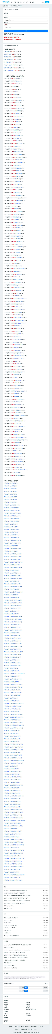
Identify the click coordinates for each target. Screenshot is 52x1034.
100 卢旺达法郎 (7, 57)
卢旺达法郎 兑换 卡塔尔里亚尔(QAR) (13, 600)
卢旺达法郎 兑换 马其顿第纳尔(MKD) (13, 815)
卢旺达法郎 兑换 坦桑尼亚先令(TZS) (12, 643)
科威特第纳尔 (19, 198)
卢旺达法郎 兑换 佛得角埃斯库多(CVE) (13, 749)
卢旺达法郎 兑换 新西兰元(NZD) (12, 529)
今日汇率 (6, 1020)
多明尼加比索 (18, 350)
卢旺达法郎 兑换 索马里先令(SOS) (12, 641)
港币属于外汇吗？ (7, 922)
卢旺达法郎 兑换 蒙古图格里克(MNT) (13, 622)
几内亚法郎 (16, 374)
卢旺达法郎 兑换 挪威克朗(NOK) (12, 632)
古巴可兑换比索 (15, 342)
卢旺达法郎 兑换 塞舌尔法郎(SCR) (12, 695)
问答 (30, 2)
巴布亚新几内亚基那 (19, 268)
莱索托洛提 (16, 271)
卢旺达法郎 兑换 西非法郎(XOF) (11, 872)
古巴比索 (17, 184)
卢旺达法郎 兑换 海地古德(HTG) (12, 787)
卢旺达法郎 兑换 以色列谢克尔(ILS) (12, 662)
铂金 (18, 2)
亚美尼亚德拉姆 (18, 312)
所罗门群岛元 (18, 287)
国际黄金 (6, 1004)
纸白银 (5, 1015)
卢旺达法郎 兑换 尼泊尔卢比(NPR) (12, 690)
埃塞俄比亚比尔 (18, 358)
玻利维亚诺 (18, 170)
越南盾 (15, 263)
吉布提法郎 (16, 347)
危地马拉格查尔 (19, 247)
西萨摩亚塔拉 (19, 459)
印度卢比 (17, 113)
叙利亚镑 (17, 296)
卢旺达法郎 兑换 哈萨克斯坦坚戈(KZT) (13, 592)
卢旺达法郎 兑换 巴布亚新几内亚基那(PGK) (14, 673)
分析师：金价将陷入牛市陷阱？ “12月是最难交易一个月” (16, 898)
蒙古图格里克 (17, 217)
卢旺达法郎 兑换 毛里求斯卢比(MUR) (13, 619)
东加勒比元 (18, 464)
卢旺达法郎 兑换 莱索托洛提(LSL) (12, 676)
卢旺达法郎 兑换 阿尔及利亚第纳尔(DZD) (14, 703)
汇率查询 (8, 6)
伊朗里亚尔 (17, 388)
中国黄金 (13, 977)
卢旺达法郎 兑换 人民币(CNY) (11, 483)
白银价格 (6, 1014)
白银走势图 (28, 1015)
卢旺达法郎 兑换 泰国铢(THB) (11, 524)
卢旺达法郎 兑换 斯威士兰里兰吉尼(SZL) (13, 839)
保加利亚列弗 (18, 162)
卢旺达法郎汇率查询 (17, 6)
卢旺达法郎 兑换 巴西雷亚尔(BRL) (12, 516)
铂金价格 (28, 1002)
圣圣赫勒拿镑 (19, 426)
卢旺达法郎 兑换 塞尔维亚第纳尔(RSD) (13, 826)
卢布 (16, 94)
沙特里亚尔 (18, 230)
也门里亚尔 (16, 472)
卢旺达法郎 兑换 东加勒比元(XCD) (12, 869)
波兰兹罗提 (18, 168)
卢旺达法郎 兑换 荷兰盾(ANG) (11, 594)
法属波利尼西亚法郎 (20, 470)
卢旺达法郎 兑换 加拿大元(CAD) (12, 510)
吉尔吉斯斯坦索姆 (19, 391)
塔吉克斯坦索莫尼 (20, 437)
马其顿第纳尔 (18, 410)
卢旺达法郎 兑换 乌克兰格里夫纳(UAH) (13, 853)
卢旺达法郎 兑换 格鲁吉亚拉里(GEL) (12, 771)
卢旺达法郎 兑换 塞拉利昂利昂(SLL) (12, 834)
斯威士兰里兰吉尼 (18, 434)
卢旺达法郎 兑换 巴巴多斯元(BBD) (12, 709)
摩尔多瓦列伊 (18, 404)
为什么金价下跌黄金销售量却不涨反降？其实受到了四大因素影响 (17, 895)
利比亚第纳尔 (19, 274)
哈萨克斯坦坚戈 (18, 187)
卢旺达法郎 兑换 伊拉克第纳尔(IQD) (12, 790)
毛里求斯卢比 (17, 214)
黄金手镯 (23, 977)
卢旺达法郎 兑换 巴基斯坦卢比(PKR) (12, 554)
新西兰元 (17, 124)
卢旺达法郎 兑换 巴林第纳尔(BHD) (12, 559)
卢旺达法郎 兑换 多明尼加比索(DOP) (13, 755)
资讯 (27, 2)
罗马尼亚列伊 (19, 211)
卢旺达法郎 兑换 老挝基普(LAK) (11, 611)
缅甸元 (15, 277)
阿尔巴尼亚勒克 (19, 309)
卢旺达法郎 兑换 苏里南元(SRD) (11, 836)
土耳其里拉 (18, 244)
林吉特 (17, 141)
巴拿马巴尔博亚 (20, 157)
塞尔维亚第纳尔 (19, 421)
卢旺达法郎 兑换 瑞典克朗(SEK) (11, 535)
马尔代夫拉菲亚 (18, 412)
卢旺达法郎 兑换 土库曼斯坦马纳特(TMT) (14, 845)
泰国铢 (16, 119)
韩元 (15, 92)
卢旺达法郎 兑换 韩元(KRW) (10, 496)
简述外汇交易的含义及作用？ (10, 927)
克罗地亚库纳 (19, 200)
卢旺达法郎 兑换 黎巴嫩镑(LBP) (11, 613)
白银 (21, 2)
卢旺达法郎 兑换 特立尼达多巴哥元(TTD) (14, 850)
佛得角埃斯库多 (19, 344)
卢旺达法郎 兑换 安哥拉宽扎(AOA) (12, 719)
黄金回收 (28, 1006)
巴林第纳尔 (19, 154)
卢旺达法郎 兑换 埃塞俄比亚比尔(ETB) (13, 763)
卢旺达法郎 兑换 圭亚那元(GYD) (12, 782)
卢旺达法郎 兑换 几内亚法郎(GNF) (12, 779)
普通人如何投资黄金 (8, 908)
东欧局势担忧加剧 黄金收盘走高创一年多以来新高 (14, 893)
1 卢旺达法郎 (7, 51)
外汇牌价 (6, 1021)
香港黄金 (28, 1004)
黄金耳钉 (43, 977)
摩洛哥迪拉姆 (19, 225)
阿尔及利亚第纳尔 (19, 298)
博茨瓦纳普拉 (19, 173)
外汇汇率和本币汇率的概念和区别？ (11, 935)
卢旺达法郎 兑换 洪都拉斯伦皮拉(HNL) (13, 785)
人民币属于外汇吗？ (8, 933)
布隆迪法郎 (16, 325)
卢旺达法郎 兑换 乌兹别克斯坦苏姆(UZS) (14, 858)
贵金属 (24, 978)
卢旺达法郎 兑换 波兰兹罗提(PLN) (12, 573)
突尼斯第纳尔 (19, 241)
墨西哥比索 (17, 135)
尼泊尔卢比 (17, 285)
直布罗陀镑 (19, 369)
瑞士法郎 (18, 116)
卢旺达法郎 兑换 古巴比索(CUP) (12, 589)
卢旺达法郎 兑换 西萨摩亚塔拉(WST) (13, 864)
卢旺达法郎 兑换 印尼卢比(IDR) (11, 537)
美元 (17, 81)
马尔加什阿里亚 (17, 407)
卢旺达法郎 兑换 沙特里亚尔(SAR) (12, 635)
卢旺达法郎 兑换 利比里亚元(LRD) (12, 806)
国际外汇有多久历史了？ (9, 920)
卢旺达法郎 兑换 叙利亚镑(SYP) (11, 700)
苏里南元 (17, 431)
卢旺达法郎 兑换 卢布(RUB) (10, 499)
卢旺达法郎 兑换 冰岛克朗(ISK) (11, 570)
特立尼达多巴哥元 (19, 445)
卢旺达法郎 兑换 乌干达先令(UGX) (12, 855)
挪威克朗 (18, 228)
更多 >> (46, 983)
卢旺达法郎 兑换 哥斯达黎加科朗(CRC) (13, 744)
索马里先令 (17, 236)
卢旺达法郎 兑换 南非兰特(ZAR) (11, 532)
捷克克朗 (17, 192)
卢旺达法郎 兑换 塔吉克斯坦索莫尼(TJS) (13, 842)
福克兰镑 (18, 364)
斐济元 (16, 361)
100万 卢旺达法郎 (8, 67)
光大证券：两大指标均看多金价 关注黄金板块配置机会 (15, 890)
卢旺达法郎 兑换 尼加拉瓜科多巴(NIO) (13, 687)
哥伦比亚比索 (16, 181)
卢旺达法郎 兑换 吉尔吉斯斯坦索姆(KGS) (14, 796)
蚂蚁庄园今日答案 (19, 1026)
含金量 (5, 978)
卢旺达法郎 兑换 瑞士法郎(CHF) (11, 521)
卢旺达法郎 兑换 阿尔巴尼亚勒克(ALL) (13, 714)
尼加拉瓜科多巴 (18, 282)
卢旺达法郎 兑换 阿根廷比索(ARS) (12, 543)
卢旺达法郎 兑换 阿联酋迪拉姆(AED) (13, 706)
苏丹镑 (16, 423)
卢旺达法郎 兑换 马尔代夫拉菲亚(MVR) (13, 817)
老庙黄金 (13, 978)
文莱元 (18, 293)
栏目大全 (41, 1026)
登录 (43, 2)
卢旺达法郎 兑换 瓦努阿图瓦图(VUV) (13, 861)
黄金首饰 (6, 977)
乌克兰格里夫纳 (19, 448)
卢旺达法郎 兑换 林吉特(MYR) (11, 545)
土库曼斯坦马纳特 (20, 440)
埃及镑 (16, 146)
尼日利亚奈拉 (17, 353)
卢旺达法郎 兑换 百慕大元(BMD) (12, 564)
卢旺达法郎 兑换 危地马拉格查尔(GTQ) (13, 651)
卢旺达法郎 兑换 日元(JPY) (10, 491)
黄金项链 (39, 977)
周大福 (21, 978)
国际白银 (28, 1014)
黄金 (15, 2)
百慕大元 (18, 160)
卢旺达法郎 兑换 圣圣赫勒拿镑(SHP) (13, 831)
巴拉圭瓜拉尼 (17, 151)
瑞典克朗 (18, 130)
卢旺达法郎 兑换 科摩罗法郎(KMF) (12, 801)
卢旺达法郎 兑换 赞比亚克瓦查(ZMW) (13, 880)
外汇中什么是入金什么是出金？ (10, 925)
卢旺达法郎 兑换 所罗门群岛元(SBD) (13, 692)
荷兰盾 (17, 189)
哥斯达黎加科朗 (18, 339)
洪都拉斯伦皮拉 (18, 380)
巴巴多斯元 (18, 304)
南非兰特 (16, 127)
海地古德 (17, 383)
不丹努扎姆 (18, 331)
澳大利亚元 (19, 108)
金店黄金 (6, 1007)
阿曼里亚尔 (19, 143)
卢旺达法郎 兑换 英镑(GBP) (10, 502)
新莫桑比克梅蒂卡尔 (20, 415)
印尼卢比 (16, 132)
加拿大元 (18, 105)
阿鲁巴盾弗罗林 (19, 317)
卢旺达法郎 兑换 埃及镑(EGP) (11, 551)
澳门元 (17, 122)
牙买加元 (16, 255)
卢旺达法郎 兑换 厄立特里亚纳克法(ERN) (14, 760)
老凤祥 (31, 977)
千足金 (9, 977)
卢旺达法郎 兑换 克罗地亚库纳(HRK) (13, 605)
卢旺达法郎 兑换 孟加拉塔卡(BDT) (12, 624)
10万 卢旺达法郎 (8, 65)
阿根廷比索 (16, 138)
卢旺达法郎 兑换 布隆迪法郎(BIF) (12, 730)
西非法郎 (16, 467)
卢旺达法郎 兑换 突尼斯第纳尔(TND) (13, 646)
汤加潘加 (17, 442)
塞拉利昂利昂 (17, 429)
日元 (15, 86)
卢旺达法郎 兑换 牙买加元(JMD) (12, 660)
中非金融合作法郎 (18, 461)
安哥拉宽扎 (17, 315)
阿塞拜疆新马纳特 (19, 320)
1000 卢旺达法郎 (8, 59)
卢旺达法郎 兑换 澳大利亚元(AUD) (12, 513)
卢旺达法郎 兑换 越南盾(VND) (11, 668)
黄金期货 (17, 978)
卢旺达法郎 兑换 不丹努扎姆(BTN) (12, 736)
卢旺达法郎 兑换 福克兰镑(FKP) (11, 768)
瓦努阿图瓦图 (18, 456)
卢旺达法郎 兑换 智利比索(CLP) (11, 671)
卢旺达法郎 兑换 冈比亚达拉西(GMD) (13, 777)
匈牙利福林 (17, 252)
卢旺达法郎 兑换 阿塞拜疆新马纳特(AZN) (14, 725)
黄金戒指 (35, 977)
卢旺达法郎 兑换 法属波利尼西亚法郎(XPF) (14, 874)
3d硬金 (17, 977)
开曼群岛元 (19, 399)
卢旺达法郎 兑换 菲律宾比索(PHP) (12, 584)
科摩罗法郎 (16, 396)
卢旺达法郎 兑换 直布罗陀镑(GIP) (12, 774)
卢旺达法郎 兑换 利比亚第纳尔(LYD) (12, 679)
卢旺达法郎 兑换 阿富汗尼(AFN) (11, 711)
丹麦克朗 (18, 176)
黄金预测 (28, 1007)
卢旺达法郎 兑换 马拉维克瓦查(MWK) (13, 684)
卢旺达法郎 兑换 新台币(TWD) (11, 507)
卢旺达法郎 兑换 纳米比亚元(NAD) (12, 823)
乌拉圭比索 (17, 249)
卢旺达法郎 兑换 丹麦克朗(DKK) (11, 581)
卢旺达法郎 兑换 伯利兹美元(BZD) (12, 739)
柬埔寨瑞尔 (16, 393)
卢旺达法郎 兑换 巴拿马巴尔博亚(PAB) (13, 562)
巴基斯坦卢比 (17, 149)
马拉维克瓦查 (16, 279)
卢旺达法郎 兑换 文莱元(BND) (11, 698)
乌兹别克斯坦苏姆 (18, 453)
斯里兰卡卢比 (17, 233)
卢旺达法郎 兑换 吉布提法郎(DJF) (12, 752)
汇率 (24, 2)
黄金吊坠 (34, 978)
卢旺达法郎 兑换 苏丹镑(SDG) (11, 828)
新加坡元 (18, 100)
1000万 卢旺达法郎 (8, 70)
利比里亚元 (17, 402)
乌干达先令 (15, 451)
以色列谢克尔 (19, 257)
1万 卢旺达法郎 (7, 62)
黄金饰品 (9, 978)
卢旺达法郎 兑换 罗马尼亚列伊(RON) (13, 616)
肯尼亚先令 (17, 203)
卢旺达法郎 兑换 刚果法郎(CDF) (11, 741)
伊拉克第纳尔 (17, 385)
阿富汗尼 (17, 306)
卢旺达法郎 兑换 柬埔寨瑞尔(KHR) (12, 798)
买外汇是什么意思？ (8, 930)
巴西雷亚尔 (18, 111)
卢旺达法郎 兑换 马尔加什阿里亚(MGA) (13, 812)
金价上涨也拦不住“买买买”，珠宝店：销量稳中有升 (14, 903)
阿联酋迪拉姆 (19, 301)
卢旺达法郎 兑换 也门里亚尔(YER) (12, 877)
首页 (12, 2)
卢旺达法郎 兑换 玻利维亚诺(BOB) (12, 575)
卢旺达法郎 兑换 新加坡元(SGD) (12, 505)
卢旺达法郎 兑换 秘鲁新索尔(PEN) (12, 627)
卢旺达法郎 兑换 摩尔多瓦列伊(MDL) (13, 809)
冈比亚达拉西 (18, 372)
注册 (47, 2)
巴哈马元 (18, 328)
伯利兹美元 (18, 334)
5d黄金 (28, 978)
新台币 (16, 102)
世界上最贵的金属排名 (8, 905)
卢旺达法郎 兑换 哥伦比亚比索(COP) (13, 586)
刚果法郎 (15, 336)
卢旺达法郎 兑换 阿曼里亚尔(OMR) (12, 548)
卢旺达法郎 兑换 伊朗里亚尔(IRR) (12, 793)
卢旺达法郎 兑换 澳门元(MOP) (11, 526)
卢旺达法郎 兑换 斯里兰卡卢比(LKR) (12, 638)
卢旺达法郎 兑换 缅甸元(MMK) (11, 681)
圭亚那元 (16, 377)
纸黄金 (5, 1006)
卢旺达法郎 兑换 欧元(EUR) (10, 488)
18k (20, 977)
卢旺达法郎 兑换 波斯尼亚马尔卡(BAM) (13, 728)
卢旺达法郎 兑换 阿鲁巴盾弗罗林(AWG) (13, 722)
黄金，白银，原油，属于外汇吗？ (11, 917)
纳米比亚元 (16, 418)
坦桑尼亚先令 (16, 238)
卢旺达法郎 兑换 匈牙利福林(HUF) (12, 657)
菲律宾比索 (17, 179)
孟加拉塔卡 (18, 219)
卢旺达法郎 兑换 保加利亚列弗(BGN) (13, 567)
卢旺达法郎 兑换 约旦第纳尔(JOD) (12, 665)
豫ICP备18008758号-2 (33, 1032)
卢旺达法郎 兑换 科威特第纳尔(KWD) (13, 603)
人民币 (17, 78)
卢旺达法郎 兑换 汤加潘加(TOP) (11, 847)
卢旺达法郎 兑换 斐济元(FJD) (11, 766)
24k (31, 978)
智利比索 (16, 266)
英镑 (17, 97)
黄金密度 (27, 977)
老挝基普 (15, 206)
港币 (17, 89)
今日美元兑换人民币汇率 (31, 1026)
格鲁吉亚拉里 (18, 366)
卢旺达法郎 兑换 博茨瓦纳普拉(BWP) (13, 578)
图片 (33, 2)
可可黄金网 (6, 2)
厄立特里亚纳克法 (19, 355)
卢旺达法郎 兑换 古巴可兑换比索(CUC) (13, 747)
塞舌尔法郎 (18, 290)
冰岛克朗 (17, 165)
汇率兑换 (28, 1020)
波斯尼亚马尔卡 (19, 323)
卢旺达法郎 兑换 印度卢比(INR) (11, 518)
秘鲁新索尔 (18, 222)
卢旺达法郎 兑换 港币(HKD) (10, 494)
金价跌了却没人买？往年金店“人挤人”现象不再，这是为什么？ (17, 900)
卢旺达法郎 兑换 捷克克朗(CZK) (11, 597)
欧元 (17, 83)
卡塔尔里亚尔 (19, 195)
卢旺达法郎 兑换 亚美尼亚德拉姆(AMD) (13, 717)
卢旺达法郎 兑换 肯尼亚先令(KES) (12, 608)
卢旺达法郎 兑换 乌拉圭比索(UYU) (12, 654)
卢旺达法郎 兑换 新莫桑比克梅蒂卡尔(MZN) (14, 820)
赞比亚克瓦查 (18, 475)
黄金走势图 (6, 1009)
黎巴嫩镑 (16, 209)
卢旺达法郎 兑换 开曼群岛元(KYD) (12, 804)
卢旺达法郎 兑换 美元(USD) (10, 486)
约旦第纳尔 (19, 260)
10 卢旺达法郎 (7, 54)
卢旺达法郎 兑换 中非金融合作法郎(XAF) (14, 866)
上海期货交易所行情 (31, 1009)
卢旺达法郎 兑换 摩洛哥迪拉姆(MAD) (13, 630)
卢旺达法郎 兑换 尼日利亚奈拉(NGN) (13, 758)
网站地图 (25, 1032)
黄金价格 (6, 1002)
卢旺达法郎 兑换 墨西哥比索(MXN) (12, 540)
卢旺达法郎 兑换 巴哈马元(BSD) (11, 733)
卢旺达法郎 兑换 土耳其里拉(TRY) (12, 649)
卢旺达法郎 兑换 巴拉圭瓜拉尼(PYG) (13, 556)
